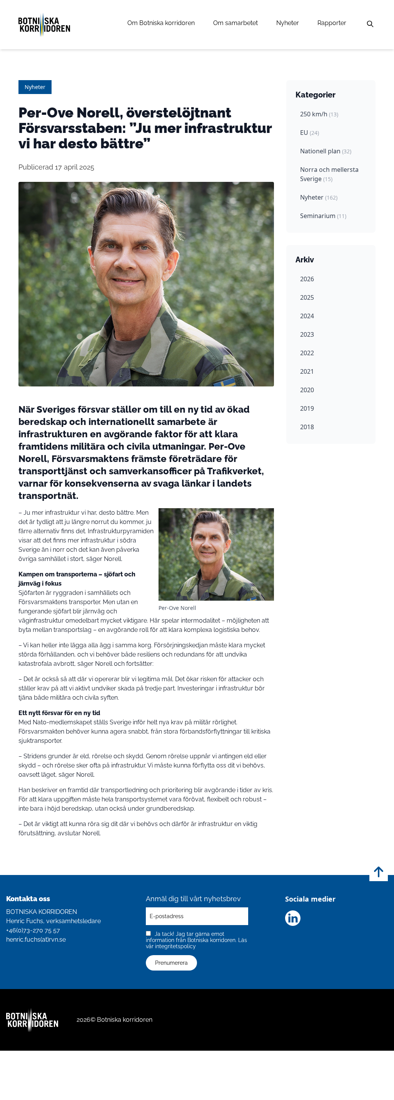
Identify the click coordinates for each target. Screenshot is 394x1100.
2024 (307, 316)
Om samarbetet (235, 23)
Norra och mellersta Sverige (329, 174)
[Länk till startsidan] (44, 24)
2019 (307, 408)
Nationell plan (325, 151)
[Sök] (370, 23)
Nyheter (287, 23)
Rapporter (331, 23)
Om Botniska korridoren (161, 23)
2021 (307, 371)
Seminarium (323, 216)
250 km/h (319, 114)
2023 (307, 334)
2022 (307, 353)
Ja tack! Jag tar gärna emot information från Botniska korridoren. (196, 940)
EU (309, 132)
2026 (307, 279)
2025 (307, 297)
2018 (307, 427)
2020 (307, 390)
